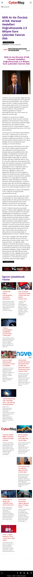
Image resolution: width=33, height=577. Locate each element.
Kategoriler (6, 7)
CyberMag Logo (24, 9)
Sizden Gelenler (6, 9)
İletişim (15, 9)
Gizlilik (13, 576)
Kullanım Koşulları (21, 576)
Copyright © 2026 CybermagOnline (3, 573)
